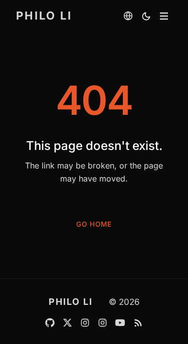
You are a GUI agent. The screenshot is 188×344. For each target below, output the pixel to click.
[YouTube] (120, 322)
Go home (94, 224)
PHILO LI (44, 15)
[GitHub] (50, 322)
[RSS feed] (138, 322)
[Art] (102, 322)
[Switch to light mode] (146, 16)
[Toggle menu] (164, 16)
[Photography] (85, 322)
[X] (67, 322)
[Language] (128, 16)
